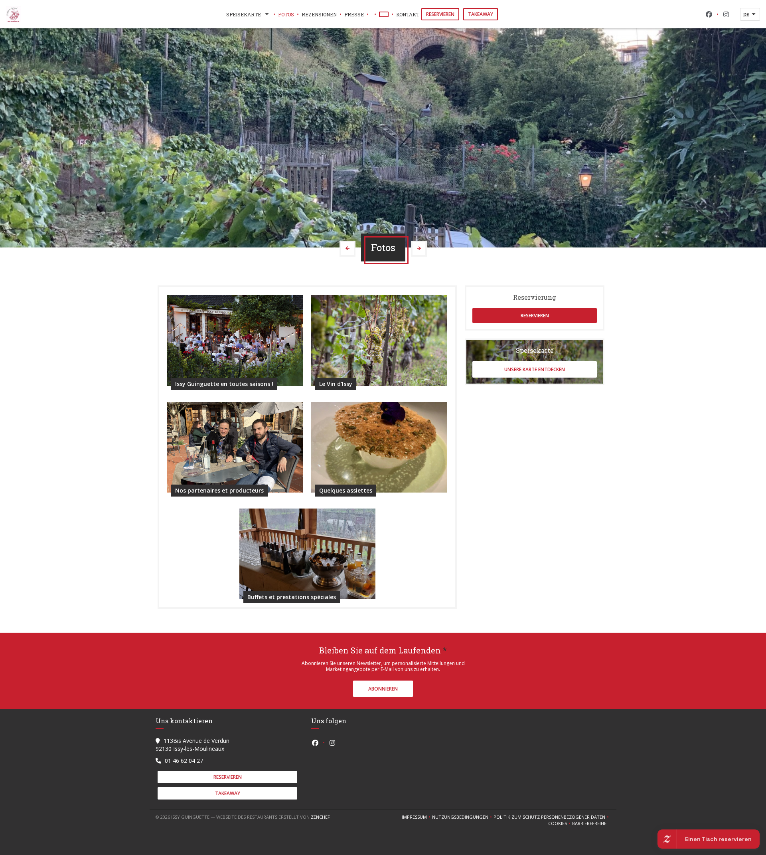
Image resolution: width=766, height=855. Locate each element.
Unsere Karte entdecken (534, 369)
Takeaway (480, 14)
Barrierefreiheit (591, 823)
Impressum (417, 817)
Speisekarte (243, 14)
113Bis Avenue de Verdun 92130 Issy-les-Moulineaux (192, 744)
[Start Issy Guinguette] (13, 14)
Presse (354, 14)
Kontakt (407, 14)
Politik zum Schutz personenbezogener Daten (552, 817)
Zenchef (320, 817)
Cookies (560, 823)
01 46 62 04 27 (184, 760)
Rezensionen (319, 14)
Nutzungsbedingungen (463, 817)
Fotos (286, 14)
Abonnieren (383, 688)
